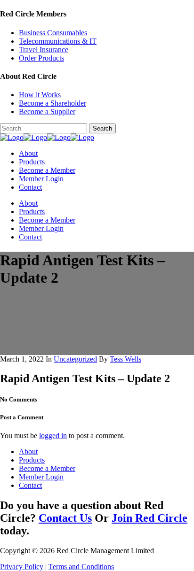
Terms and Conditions (81, 567)
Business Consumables (53, 33)
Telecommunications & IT (58, 41)
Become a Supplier (47, 112)
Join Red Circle (149, 518)
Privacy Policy (21, 567)
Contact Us (65, 518)
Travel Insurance (43, 50)
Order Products (41, 58)
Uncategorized (75, 359)
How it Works (40, 95)
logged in (53, 436)
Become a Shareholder (52, 103)
